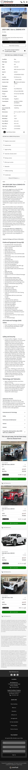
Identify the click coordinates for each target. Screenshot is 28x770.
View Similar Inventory (14, 45)
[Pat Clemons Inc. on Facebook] (11, 675)
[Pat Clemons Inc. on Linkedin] (16, 675)
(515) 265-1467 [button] (15, 695)
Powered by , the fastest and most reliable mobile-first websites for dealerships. (14, 763)
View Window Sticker (10, 132)
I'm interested (15, 479)
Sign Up (14, 754)
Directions (14, 711)
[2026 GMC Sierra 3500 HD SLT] (14, 540)
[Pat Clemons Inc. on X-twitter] (14, 675)
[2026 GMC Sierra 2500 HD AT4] (14, 451)
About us (14, 707)
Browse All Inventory (14, 42)
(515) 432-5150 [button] (15, 687)
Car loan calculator (14, 722)
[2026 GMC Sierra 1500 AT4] (14, 584)
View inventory (14, 704)
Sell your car (14, 714)
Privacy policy (14, 725)
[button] (21, 2)
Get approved (14, 718)
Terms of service (14, 729)
